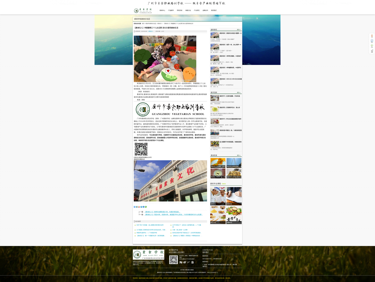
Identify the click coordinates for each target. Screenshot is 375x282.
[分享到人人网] (143, 207)
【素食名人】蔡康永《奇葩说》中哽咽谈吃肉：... (187, 235)
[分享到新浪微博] (139, 207)
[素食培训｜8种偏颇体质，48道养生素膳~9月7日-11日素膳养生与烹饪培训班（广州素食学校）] (215, 69)
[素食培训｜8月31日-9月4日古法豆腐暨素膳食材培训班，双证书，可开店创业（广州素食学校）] (215, 81)
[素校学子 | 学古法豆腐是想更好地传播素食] (215, 121)
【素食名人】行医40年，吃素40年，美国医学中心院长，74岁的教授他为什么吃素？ (173, 214)
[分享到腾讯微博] (141, 207)
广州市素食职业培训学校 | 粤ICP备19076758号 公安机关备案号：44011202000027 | (195, 272)
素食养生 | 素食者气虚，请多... (219, 177)
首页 (143, 23)
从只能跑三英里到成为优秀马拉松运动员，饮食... (151, 230)
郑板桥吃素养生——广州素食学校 (147, 232)
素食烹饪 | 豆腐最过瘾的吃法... (235, 177)
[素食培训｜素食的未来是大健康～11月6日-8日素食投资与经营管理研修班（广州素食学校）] (215, 35)
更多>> (239, 29)
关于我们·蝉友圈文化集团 (187, 270)
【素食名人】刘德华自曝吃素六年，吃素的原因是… (162, 212)
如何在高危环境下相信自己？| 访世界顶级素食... (187, 232)
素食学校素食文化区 (151, 23)
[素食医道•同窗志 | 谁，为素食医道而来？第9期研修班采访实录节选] (215, 132)
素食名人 (160, 23)
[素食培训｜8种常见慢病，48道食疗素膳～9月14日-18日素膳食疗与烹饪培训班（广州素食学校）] (215, 58)
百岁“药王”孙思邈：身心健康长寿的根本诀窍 (150, 225)
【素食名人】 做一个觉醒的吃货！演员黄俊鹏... (151, 235)
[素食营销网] (143, 13)
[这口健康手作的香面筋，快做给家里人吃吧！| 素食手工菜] (215, 144)
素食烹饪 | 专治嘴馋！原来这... (219, 166)
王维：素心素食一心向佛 (179, 230)
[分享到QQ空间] (137, 207)
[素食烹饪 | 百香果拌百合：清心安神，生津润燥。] (215, 109)
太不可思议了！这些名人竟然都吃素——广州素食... (186, 226)
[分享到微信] (146, 207)
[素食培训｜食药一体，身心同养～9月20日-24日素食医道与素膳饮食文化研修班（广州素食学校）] (215, 46)
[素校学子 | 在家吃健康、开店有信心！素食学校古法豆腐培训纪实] (215, 98)
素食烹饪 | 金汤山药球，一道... (235, 166)
